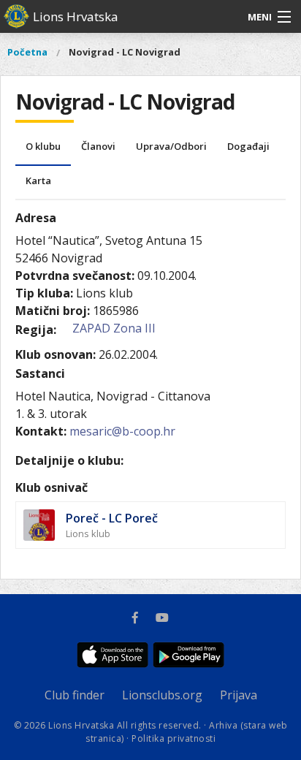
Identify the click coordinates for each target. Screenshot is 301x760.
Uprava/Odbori (171, 146)
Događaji (248, 146)
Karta (38, 180)
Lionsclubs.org (162, 695)
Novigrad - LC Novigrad (124, 51)
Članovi (98, 146)
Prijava (238, 695)
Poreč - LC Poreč (112, 518)
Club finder (74, 695)
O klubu (43, 146)
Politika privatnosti (174, 738)
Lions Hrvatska (75, 16)
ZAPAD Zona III (114, 328)
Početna (27, 51)
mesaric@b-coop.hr (122, 431)
